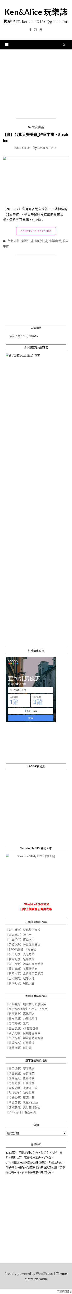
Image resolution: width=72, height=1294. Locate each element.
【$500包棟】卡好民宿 (21, 949)
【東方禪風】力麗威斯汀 (21, 1018)
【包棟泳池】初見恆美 (20, 1093)
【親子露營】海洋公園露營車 (24, 964)
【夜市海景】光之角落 (20, 954)
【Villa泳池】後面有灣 (21, 1112)
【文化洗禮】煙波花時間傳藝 (24, 1038)
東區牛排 (27, 241)
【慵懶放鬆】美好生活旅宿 (23, 1107)
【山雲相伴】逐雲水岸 (20, 939)
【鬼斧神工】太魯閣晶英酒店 (24, 973)
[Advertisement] (36, 84)
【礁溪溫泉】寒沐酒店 (20, 1014)
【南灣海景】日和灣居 (20, 1083)
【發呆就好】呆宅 (17, 1023)
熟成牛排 (41, 241)
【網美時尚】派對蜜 (19, 1048)
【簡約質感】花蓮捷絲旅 (21, 969)
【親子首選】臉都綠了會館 (23, 930)
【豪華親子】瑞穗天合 (20, 983)
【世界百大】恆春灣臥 (20, 1078)
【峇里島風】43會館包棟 (22, 1028)
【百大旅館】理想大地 (20, 978)
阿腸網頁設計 (64, 1291)
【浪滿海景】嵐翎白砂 (20, 1097)
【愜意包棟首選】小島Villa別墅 (26, 1009)
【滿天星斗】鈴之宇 (19, 935)
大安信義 (38, 127)
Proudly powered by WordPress (28, 1274)
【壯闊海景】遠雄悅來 (20, 959)
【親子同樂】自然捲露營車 (23, 1033)
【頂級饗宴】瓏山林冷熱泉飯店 (26, 1004)
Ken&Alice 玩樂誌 (36, 12)
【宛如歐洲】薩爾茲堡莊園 (23, 944)
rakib (43, 1279)
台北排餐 (13, 241)
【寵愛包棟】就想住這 (20, 1043)
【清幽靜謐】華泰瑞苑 (20, 1073)
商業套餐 (55, 241)
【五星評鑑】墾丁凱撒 (20, 1068)
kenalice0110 (46, 148)
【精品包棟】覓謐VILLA (22, 1102)
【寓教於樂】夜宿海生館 (21, 1088)
